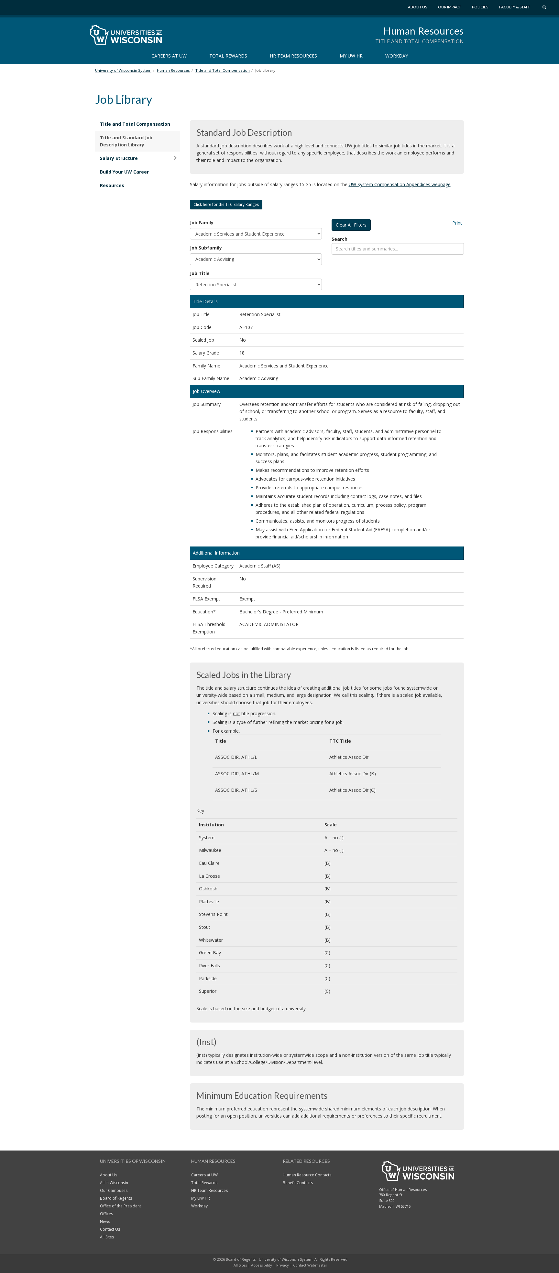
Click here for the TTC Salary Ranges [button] (226, 204)
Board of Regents (116, 1198)
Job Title (200, 273)
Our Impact (449, 7)
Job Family (202, 222)
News (105, 1221)
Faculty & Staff (515, 7)
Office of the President (120, 1206)
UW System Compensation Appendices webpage (400, 184)
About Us (417, 7)
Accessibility (261, 1265)
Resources (112, 185)
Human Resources (423, 31)
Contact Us (110, 1229)
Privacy (282, 1265)
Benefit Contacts (298, 1182)
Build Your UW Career (124, 172)
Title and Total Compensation (135, 124)
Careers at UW (169, 56)
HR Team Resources (293, 56)
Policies (480, 7)
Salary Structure (119, 158)
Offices (106, 1213)
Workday (396, 56)
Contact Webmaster (310, 1265)
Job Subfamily (206, 248)
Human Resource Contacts (307, 1175)
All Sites (107, 1237)
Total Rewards (228, 56)
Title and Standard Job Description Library (126, 141)
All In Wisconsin (114, 1182)
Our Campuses (113, 1190)
